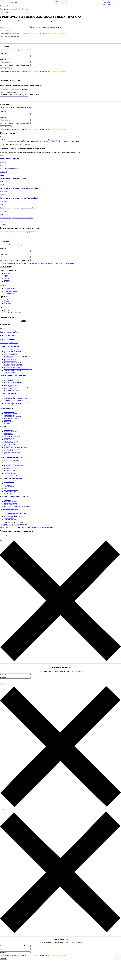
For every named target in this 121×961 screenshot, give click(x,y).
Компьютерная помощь (9, 510)
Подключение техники (10, 473)
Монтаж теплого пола (10, 353)
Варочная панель (9, 482)
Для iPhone (7, 300)
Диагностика (7, 500)
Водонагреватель (9, 486)
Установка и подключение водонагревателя (17, 356)
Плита (5, 488)
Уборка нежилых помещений (12, 449)
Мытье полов (8, 433)
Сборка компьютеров (10, 519)
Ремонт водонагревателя (11, 385)
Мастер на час (8, 423)
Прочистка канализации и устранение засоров (18, 369)
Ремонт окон (7, 420)
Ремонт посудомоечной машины (13, 382)
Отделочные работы (8, 393)
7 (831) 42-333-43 (108, 2)
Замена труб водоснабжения (12, 370)
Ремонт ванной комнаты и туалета (14, 405)
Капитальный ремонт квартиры (13, 400)
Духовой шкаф (8, 485)
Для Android (7, 301)
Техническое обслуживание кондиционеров (17, 506)
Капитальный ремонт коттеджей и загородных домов (20, 402)
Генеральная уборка (10, 434)
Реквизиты (7, 281)
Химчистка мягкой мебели (12, 436)
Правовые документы (10, 291)
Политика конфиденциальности (9, 525)
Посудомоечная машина (11, 490)
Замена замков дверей (10, 413)
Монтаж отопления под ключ (12, 351)
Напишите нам (8, 314)
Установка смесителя (10, 359)
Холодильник (8, 493)
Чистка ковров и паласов (11, 441)
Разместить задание (54, 140)
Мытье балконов (9, 454)
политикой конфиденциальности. (58, 33)
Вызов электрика (9, 462)
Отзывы (6, 275)
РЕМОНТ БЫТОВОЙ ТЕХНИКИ (13, 375)
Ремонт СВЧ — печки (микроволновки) (16, 387)
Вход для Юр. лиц (9, 293)
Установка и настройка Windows (13, 516)
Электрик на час (8, 472)
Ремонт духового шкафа (11, 388)
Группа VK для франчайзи (13, 312)
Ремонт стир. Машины (9, 343)
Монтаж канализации (10, 354)
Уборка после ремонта (10, 431)
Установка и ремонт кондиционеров (14, 496)
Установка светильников (11, 464)
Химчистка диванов (10, 444)
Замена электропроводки (11, 475)
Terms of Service (46, 527)
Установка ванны (9, 357)
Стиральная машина (10, 491)
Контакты (6, 280)
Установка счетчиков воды (12, 367)
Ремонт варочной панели (11, 390)
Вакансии (6, 278)
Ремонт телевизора (9, 379)
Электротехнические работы (11, 457)
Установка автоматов (10, 467)
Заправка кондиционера (11, 503)
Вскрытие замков (9, 412)
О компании (7, 273)
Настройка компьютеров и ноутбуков (15, 513)
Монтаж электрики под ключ (12, 460)
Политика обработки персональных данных (13, 524)
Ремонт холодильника (10, 384)
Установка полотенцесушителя (13, 364)
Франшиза (7, 290)
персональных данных (34, 33)
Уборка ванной (8, 450)
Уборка (3, 426)
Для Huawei (8, 303)
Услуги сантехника (7, 339)
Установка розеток (9, 470)
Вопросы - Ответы (9, 288)
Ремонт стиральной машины (12, 380)
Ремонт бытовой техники (11, 418)
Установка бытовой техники (12, 416)
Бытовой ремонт (6, 408)
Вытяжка (6, 483)
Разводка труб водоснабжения (13, 350)
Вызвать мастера (5, 96)
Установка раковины (10, 361)
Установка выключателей (11, 468)
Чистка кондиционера (10, 504)
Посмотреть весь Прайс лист (19, 96)
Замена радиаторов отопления (13, 365)
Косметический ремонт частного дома (15, 398)
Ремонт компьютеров (10, 514)
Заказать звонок (12, 6)
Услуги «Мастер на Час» (9, 332)
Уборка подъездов (9, 438)
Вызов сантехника (9, 372)
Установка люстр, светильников (13, 465)
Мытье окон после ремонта (12, 452)
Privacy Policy (35, 527)
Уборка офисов (8, 439)
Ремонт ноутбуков (9, 518)
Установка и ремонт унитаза (12, 362)
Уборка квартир (8, 430)
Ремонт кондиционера (10, 501)
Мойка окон (7, 446)
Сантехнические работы (9, 346)
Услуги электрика (7, 335)
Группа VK (8, 310)
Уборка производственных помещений (15, 447)
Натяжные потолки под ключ (12, 403)
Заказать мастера (108, 4)
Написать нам (4, 328)
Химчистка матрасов (10, 442)
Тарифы (6, 276)
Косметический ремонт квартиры (14, 397)
